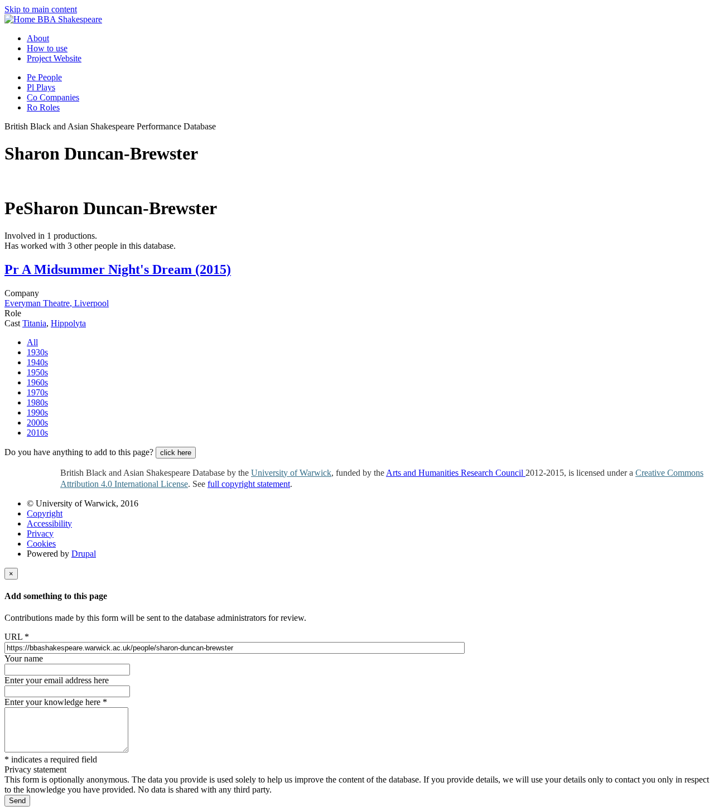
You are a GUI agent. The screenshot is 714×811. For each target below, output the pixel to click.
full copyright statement (249, 484)
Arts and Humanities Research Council (455, 472)
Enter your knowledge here (55, 702)
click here (175, 452)
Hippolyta (68, 323)
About (38, 38)
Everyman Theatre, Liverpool (56, 303)
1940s (37, 362)
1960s (37, 382)
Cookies (41, 543)
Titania (34, 323)
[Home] (20, 19)
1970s (37, 392)
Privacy (40, 533)
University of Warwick (291, 472)
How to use (47, 48)
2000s (37, 422)
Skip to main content (40, 9)
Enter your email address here (56, 680)
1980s (37, 402)
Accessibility (49, 523)
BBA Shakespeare (69, 19)
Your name (23, 658)
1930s (37, 352)
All (32, 342)
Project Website (54, 58)
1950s (37, 372)
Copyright (44, 513)
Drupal (83, 553)
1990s (37, 412)
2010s (37, 432)
